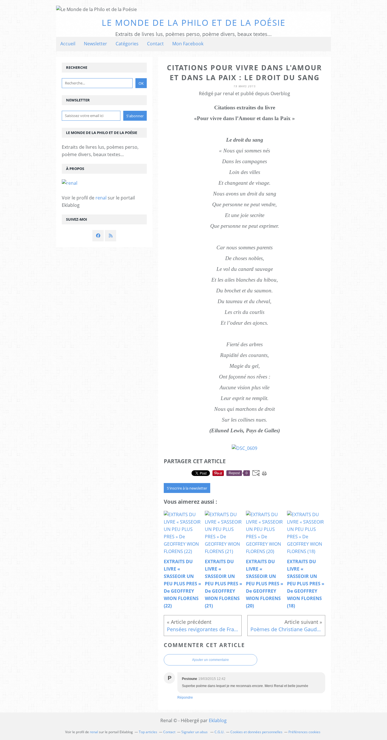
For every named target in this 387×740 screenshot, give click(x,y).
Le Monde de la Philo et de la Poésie (194, 22)
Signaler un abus (195, 732)
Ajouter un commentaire (210, 660)
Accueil (67, 44)
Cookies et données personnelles (256, 732)
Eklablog (218, 720)
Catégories (127, 44)
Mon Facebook (187, 44)
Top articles (148, 732)
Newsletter (95, 44)
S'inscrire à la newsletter (187, 488)
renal (101, 198)
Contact (155, 44)
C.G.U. (219, 732)
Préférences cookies (304, 732)
